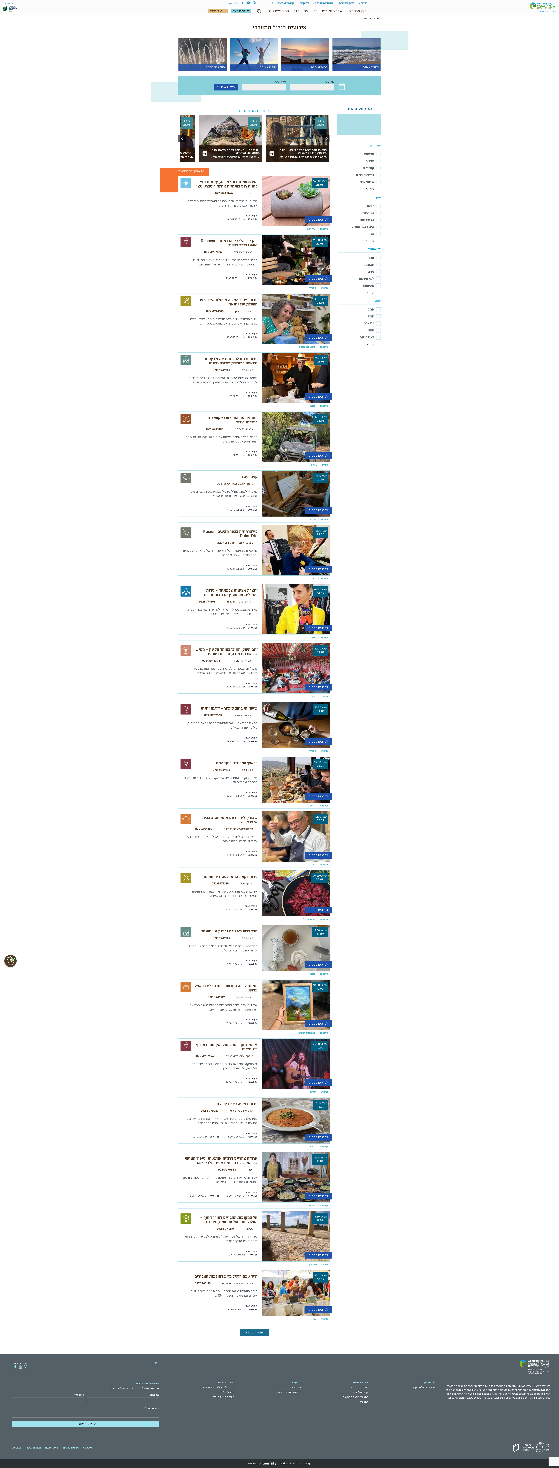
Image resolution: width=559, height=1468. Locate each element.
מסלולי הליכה (227, 1392)
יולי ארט (369, 323)
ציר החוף (368, 213)
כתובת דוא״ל (152, 1408)
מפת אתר (16, 1447)
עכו (372, 234)
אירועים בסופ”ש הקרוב (423, 1387)
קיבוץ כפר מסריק (362, 227)
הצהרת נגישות (33, 1447)
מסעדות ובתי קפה (359, 1387)
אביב (371, 309)
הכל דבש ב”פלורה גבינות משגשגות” (229, 932)
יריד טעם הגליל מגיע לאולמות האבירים (226, 1277)
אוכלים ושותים (332, 11)
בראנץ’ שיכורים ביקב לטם (237, 763)
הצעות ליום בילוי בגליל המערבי (218, 1387)
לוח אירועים (239, 11)
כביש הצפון (366, 220)
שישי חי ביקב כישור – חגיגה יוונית (229, 709)
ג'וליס (314, 464)
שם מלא (154, 1394)
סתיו (371, 330)
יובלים (313, 519)
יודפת (370, 206)
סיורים (325, 464)
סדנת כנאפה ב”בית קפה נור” (236, 1104)
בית (379, 18)
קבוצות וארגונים (285, 3)
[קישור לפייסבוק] (15, 1367)
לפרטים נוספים (318, 220)
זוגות (370, 258)
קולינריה (368, 168)
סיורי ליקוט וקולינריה (223, 1397)
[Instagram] (254, 3)
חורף (371, 316)
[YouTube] (248, 3)
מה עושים (311, 11)
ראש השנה (367, 337)
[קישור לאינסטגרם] (25, 1367)
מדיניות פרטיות (71, 1447)
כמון (314, 637)
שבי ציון (313, 1264)
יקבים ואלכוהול (360, 1392)
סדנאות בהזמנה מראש (289, 1392)
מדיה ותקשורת (346, 3)
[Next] (182, 138)
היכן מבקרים (358, 11)
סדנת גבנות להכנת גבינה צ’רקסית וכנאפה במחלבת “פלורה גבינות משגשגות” (231, 363)
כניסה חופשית (365, 175)
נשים (371, 271)
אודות (364, 3)
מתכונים (364, 1402)
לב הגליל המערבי (306, 1032)
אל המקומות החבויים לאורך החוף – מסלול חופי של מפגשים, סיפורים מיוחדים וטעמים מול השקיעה (229, 1222)
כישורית (312, 288)
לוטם (312, 406)
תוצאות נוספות (254, 1332)
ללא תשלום (366, 278)
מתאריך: (329, 82)
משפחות (368, 285)
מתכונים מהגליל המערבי (355, 1397)
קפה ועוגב (249, 477)
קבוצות (369, 264)
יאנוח (311, 1205)
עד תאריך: (280, 82)
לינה (296, 11)
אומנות (324, 519)
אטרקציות (296, 1387)
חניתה (313, 1091)
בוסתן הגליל (309, 919)
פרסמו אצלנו (52, 1447)
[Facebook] (242, 3)
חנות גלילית (215, 11)
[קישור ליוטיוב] (20, 1367)
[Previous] (326, 138)
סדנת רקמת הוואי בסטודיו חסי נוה (230, 877)
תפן (314, 578)
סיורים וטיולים (226, 1382)
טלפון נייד (79, 1394)
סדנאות (369, 154)
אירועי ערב (367, 182)
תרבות (369, 161)
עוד (372, 188)
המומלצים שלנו (278, 11)
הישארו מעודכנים (324, 3)
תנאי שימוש (89, 1447)
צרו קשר (304, 3)
